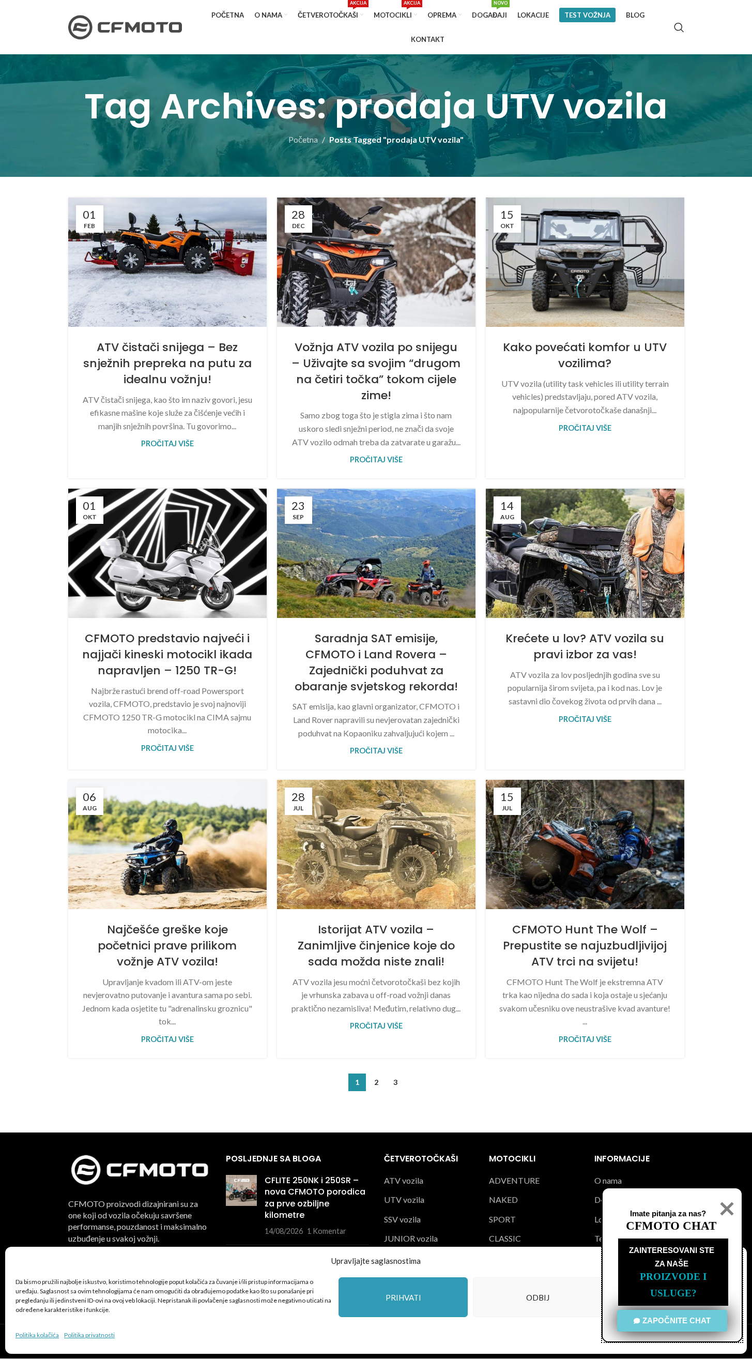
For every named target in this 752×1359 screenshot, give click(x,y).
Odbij (537, 1297)
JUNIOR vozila (411, 1239)
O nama (608, 1180)
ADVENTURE (514, 1180)
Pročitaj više (167, 443)
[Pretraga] (679, 27)
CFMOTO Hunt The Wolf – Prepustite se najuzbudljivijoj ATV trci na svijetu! (585, 946)
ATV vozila (403, 1180)
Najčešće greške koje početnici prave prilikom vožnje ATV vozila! (167, 946)
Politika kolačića (37, 1335)
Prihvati (403, 1297)
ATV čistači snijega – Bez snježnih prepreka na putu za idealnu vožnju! (167, 363)
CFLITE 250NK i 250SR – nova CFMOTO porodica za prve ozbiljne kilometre (315, 1197)
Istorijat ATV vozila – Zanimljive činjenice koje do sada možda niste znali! (376, 946)
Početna (303, 139)
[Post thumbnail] (241, 1206)
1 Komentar (326, 1231)
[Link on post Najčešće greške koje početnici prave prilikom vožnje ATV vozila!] (167, 844)
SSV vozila (402, 1219)
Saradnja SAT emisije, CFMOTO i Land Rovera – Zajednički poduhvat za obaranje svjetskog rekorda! (376, 662)
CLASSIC (505, 1239)
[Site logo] (125, 26)
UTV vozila (404, 1200)
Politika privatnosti (89, 1335)
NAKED (503, 1200)
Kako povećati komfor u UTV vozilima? (585, 355)
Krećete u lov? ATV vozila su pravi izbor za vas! (584, 646)
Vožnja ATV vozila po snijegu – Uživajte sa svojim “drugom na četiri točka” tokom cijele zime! (376, 371)
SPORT (502, 1219)
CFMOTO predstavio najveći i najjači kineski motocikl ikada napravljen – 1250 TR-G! (167, 654)
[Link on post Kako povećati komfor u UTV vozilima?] (585, 262)
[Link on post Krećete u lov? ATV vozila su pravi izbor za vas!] (585, 553)
